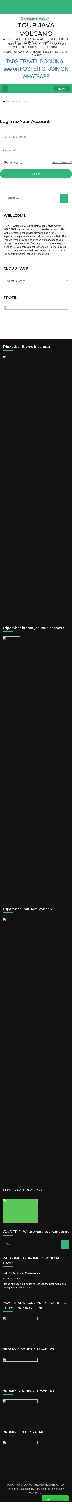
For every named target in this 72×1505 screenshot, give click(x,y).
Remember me (13, 162)
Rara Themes (42, 1488)
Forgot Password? (62, 162)
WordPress (35, 1493)
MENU (60, 88)
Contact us (56, 1499)
